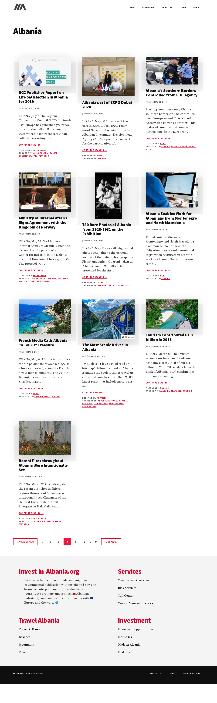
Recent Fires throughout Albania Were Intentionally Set (43, 465)
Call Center (126, 595)
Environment (40, 518)
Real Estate (125, 652)
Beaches (24, 637)
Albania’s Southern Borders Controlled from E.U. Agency (171, 93)
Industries (125, 637)
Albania (44, 153)
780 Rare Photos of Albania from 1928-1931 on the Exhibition (106, 229)
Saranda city (89, 406)
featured (44, 156)
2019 (36, 153)
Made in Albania (129, 644)
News (99, 155)
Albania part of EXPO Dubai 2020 (107, 104)
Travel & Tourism (31, 629)
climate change (52, 521)
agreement (40, 278)
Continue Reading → (31, 145)
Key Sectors (39, 150)
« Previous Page (25, 542)
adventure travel (108, 401)
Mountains (26, 644)
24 (97, 542)
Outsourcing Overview (133, 580)
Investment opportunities (135, 629)
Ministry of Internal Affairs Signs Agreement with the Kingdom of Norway (43, 222)
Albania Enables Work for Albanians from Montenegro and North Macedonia (171, 218)
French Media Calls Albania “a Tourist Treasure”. (43, 343)
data (35, 156)
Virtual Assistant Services (135, 603)
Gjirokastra (101, 403)
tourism (187, 391)
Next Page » (111, 542)
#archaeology (42, 396)
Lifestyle (101, 282)
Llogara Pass (116, 403)
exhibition (114, 285)
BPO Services (127, 588)
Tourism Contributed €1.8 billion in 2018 (169, 337)
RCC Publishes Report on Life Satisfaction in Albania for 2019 (43, 97)
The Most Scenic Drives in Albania (105, 347)
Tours (23, 652)
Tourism (101, 398)
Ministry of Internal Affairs (35, 281)
